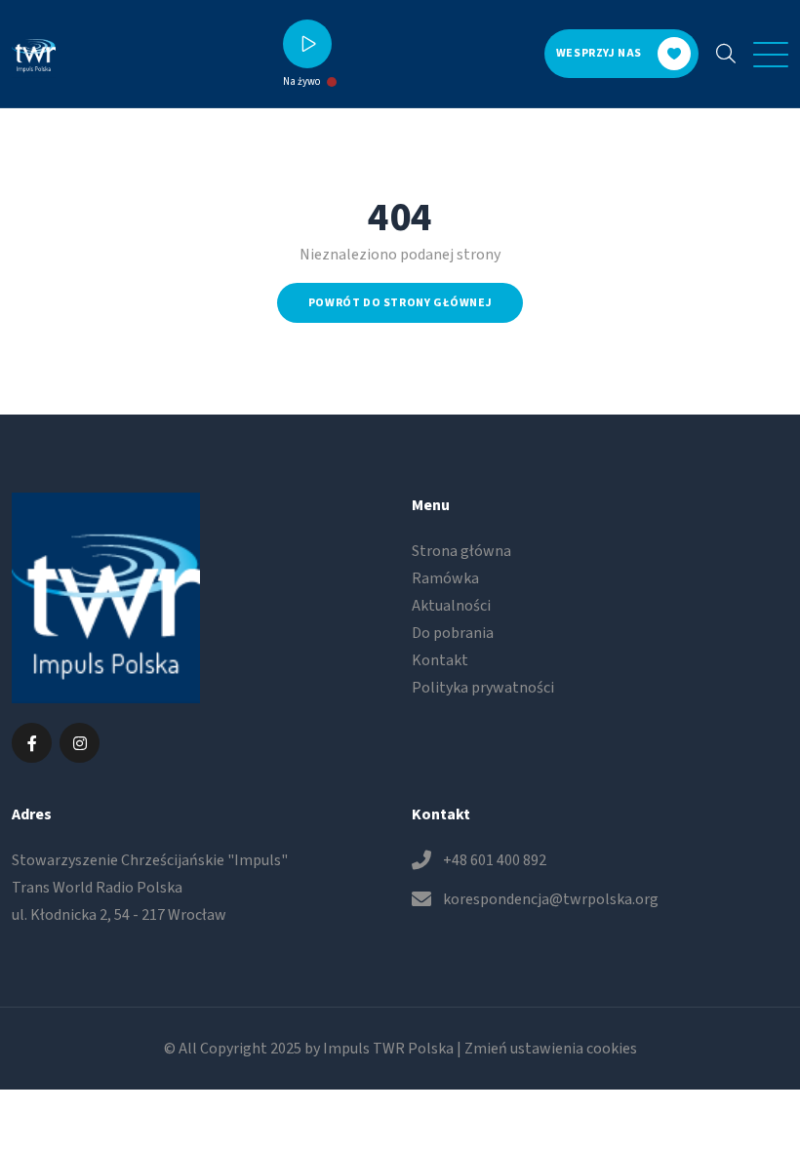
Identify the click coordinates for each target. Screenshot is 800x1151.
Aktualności (451, 605)
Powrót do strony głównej (400, 303)
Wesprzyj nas (599, 53)
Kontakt (440, 660)
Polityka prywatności (483, 687)
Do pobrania (453, 633)
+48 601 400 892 (494, 860)
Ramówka (445, 578)
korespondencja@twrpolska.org (551, 899)
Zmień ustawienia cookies (550, 1048)
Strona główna (461, 551)
